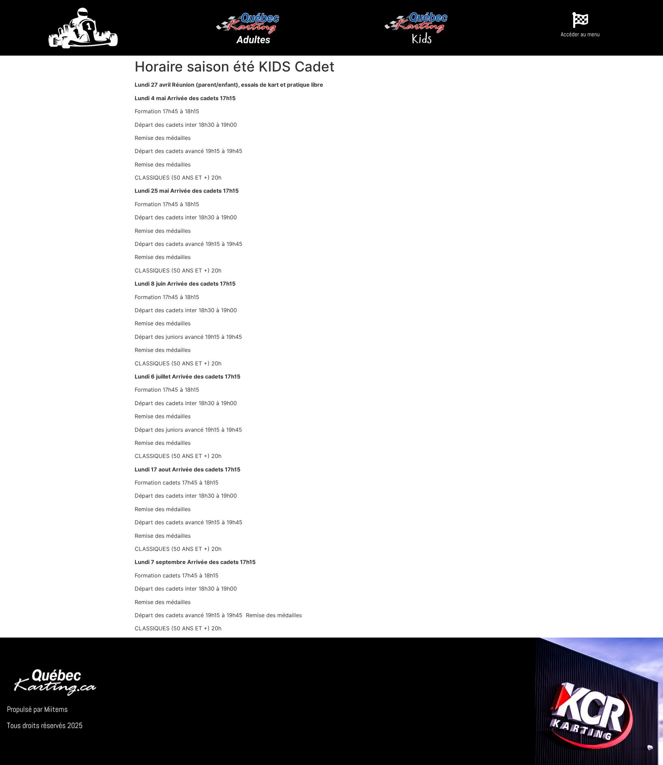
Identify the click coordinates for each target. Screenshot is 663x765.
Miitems (56, 709)
